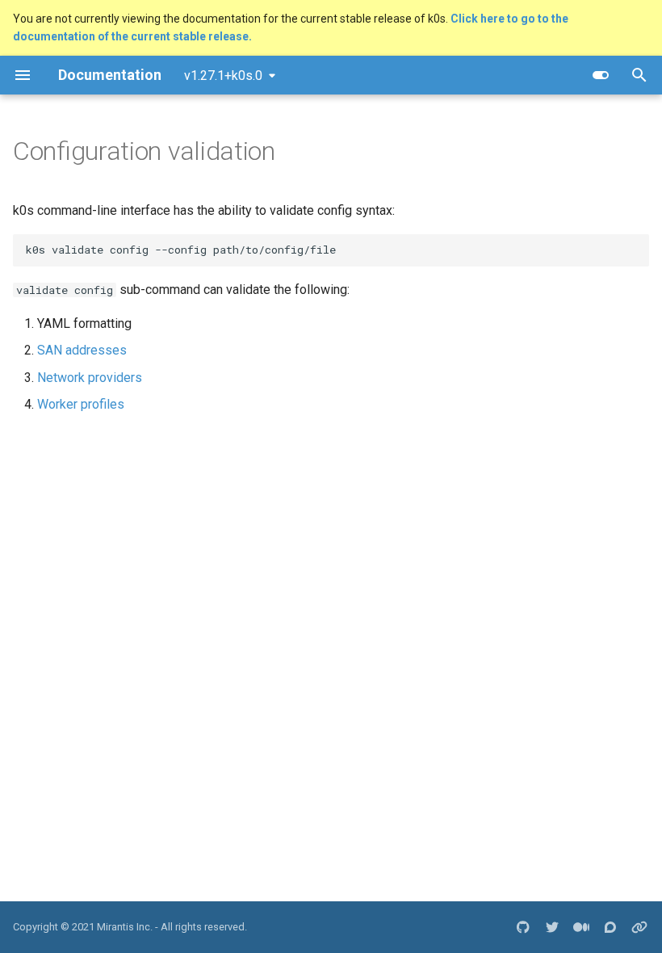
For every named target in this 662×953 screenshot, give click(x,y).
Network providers (89, 377)
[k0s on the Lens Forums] (610, 927)
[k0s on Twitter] (552, 927)
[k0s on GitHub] (523, 927)
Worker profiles (80, 404)
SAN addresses (82, 350)
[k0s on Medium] (581, 927)
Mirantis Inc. (125, 927)
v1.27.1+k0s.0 (223, 75)
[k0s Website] (639, 927)
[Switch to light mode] (600, 75)
